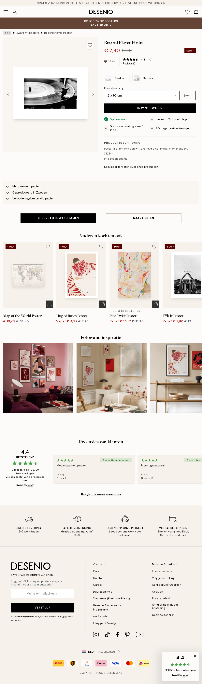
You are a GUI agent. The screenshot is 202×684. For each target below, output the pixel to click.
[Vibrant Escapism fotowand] (38, 378)
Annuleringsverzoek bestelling (165, 606)
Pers (96, 571)
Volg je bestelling (163, 578)
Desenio (112, 673)
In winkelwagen (150, 108)
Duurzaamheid (102, 591)
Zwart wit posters (27, 32)
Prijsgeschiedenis (115, 158)
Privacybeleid (161, 598)
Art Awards (100, 616)
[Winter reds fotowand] (112, 378)
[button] (188, 95)
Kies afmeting (113, 88)
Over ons (99, 564)
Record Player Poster (58, 32)
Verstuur (42, 607)
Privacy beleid (26, 616)
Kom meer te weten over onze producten (131, 166)
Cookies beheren (163, 615)
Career (97, 584)
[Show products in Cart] (196, 12)
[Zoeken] (14, 12)
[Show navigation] (6, 12)
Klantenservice (162, 571)
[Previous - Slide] (8, 94)
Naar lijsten (143, 218)
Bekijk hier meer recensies (101, 494)
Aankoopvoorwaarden (166, 584)
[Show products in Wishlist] (187, 12)
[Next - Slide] (93, 94)
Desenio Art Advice (164, 564)
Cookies (157, 591)
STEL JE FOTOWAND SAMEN (58, 218)
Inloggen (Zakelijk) (105, 623)
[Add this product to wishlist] (90, 44)
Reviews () (130, 63)
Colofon (98, 578)
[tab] (19, 150)
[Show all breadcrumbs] (7, 33)
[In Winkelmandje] (49, 304)
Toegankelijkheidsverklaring (111, 598)
